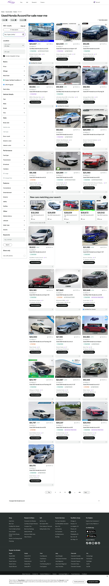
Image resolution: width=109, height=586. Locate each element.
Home (2, 11)
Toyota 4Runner (13, 566)
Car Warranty (58, 529)
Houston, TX (74, 523)
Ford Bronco (43, 558)
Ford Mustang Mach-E (45, 564)
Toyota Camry (12, 564)
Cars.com (61, 580)
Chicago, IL (73, 521)
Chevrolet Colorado (76, 566)
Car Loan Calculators (60, 521)
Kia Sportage (89, 556)
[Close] (107, 576)
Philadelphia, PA (74, 534)
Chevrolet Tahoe (75, 564)
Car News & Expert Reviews (31, 523)
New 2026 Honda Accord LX (54, 215)
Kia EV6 (88, 566)
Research (34, 2)
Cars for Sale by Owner (14, 529)
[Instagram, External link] (96, 543)
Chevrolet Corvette (76, 556)
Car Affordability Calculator (61, 523)
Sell (27, 2)
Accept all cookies (93, 581)
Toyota (10, 553)
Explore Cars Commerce (92, 521)
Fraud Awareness (75, 574)
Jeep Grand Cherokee (61, 558)
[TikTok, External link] (87, 543)
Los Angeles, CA (74, 526)
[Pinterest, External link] (99, 543)
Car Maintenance (59, 534)
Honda (15, 11)
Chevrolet (73, 553)
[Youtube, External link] (93, 543)
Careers (54, 574)
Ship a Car (57, 526)
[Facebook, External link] (90, 543)
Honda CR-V (27, 556)
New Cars (11, 523)
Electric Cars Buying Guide (15, 538)
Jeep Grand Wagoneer (61, 564)
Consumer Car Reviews (30, 521)
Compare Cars (28, 526)
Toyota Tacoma (12, 561)
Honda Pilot (27, 564)
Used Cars (11, 521)
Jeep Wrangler (59, 556)
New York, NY (74, 537)
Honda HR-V (27, 566)
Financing (11, 541)
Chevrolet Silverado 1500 (77, 558)
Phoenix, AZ (73, 529)
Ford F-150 (42, 561)
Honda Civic (27, 558)
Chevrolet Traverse (75, 561)
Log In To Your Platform (92, 523)
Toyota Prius (12, 558)
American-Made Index (29, 534)
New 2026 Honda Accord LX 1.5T (37, 215)
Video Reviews (27, 537)
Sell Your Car (43, 521)
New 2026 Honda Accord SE (87, 215)
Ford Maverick (43, 556)
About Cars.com (26, 574)
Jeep (56, 553)
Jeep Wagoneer (59, 561)
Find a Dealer (12, 531)
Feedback (84, 574)
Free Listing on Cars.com (46, 526)
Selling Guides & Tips (45, 529)
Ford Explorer (43, 566)
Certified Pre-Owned (14, 526)
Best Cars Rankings (29, 529)
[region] (54, 580)
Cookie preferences (79, 581)
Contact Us (35, 574)
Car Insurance (58, 531)
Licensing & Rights (63, 574)
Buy (21, 2)
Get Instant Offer (44, 523)
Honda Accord (27, 561)
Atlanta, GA (73, 531)
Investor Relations (44, 574)
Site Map (57, 537)
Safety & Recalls (28, 531)
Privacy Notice (21, 580)
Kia (87, 553)
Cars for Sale (9, 11)
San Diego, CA (74, 539)
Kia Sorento (89, 558)
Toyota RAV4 (12, 556)
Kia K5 (87, 564)
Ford (41, 553)
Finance (42, 2)
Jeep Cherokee (59, 566)
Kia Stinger (89, 561)
